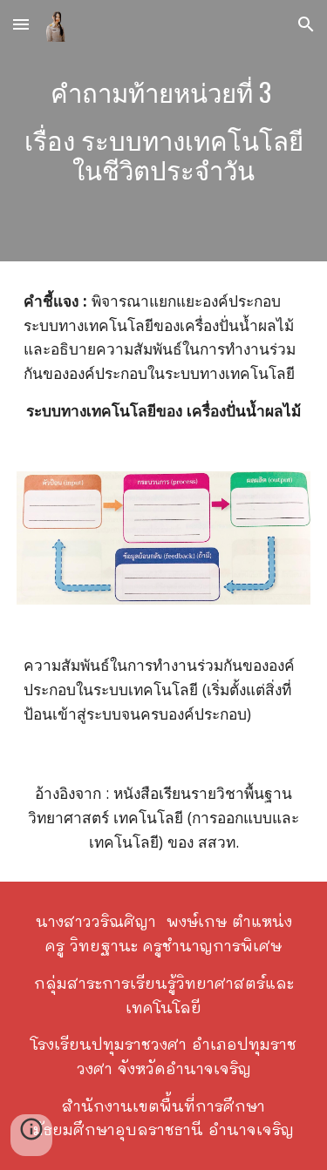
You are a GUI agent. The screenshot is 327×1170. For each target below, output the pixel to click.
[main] (164, 131)
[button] (21, 24)
